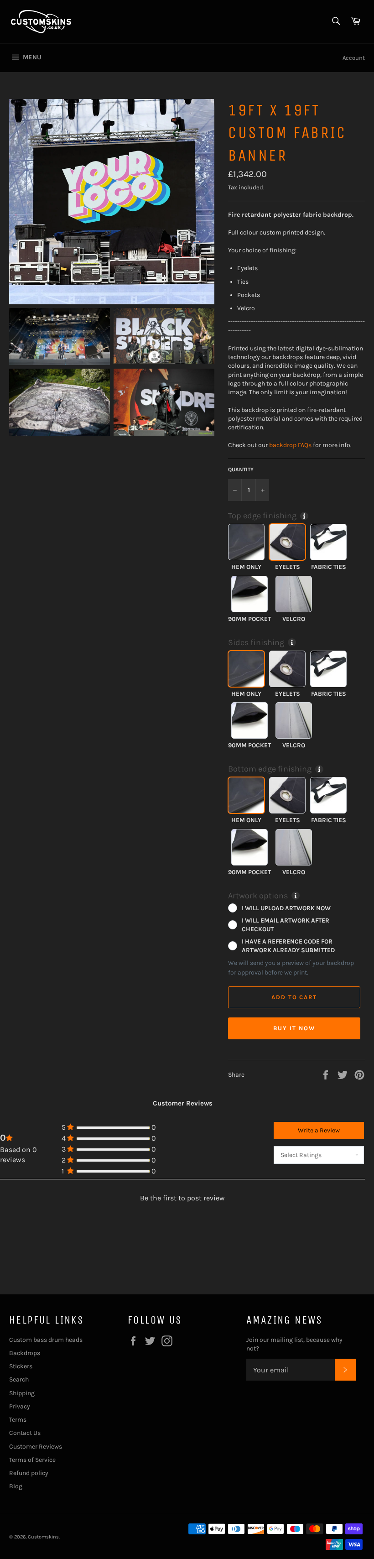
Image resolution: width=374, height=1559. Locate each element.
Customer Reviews (35, 1446)
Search (19, 1379)
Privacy (19, 1406)
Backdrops (24, 1353)
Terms (17, 1419)
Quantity (241, 469)
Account (354, 57)
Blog (15, 1486)
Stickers (20, 1366)
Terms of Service (32, 1460)
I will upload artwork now (286, 908)
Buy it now (294, 1028)
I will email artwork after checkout (285, 925)
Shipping (22, 1393)
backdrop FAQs (290, 445)
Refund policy (28, 1473)
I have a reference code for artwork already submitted (288, 946)
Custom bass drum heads (46, 1340)
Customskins (43, 1537)
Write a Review (319, 1130)
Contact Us (25, 1433)
